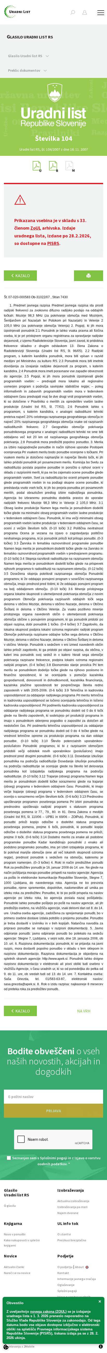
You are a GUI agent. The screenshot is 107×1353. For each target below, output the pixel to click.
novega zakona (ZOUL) (48, 1312)
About (79, 1267)
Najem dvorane (67, 1213)
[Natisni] (88, 275)
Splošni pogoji (67, 1291)
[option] (53, 138)
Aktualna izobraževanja (73, 1201)
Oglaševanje (66, 1285)
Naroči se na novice (17, 1273)
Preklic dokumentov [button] (24, 70)
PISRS (53, 243)
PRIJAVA (53, 1110)
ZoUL (35, 228)
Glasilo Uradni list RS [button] (25, 56)
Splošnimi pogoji (53, 1158)
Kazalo (22, 275)
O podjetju (64, 1267)
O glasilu (10, 1206)
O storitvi (64, 1234)
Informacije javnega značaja (76, 1279)
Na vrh (84, 1011)
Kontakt (63, 1273)
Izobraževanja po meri (72, 1207)
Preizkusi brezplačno (71, 1240)
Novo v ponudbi (14, 1234)
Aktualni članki (14, 1267)
